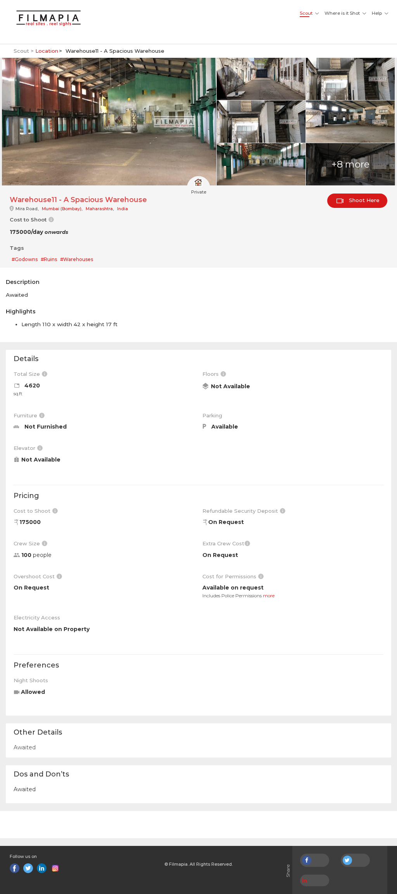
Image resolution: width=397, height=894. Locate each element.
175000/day (39, 232)
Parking (212, 415)
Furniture (26, 415)
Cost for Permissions (230, 576)
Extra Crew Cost (223, 543)
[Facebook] (14, 868)
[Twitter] (28, 868)
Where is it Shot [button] (342, 13)
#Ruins (49, 259)
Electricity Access (37, 617)
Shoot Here (363, 200)
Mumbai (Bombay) (61, 208)
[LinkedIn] (42, 868)
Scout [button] (306, 13)
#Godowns (25, 259)
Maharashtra (99, 208)
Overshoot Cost (35, 576)
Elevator (25, 448)
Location (46, 51)
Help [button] (377, 13)
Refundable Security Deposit (241, 511)
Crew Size (27, 543)
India (122, 208)
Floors (211, 374)
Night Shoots (31, 680)
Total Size (27, 374)
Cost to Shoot (33, 511)
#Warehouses (76, 259)
